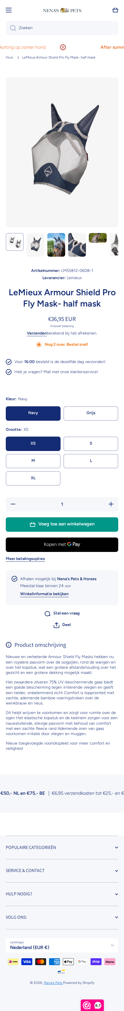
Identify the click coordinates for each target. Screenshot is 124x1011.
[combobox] (62, 28)
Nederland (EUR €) (29, 947)
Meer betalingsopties (25, 558)
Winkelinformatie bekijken (44, 593)
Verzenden (37, 333)
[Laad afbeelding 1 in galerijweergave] (15, 242)
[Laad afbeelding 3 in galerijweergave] (56, 245)
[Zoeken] (11, 28)
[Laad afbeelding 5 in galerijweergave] (98, 238)
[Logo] (62, 10)
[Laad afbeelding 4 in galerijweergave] (77, 245)
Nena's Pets (53, 983)
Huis (9, 57)
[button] (62, 625)
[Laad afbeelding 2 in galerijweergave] (35, 245)
